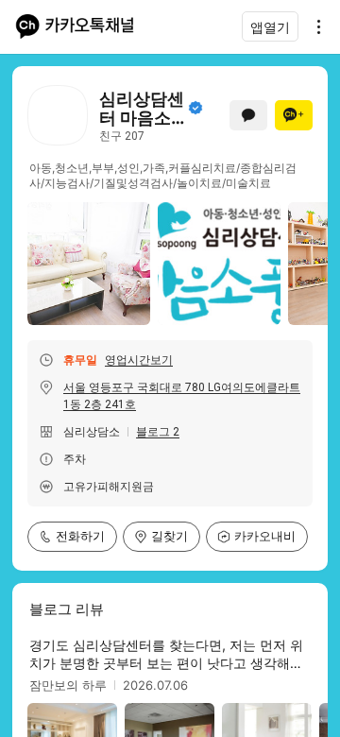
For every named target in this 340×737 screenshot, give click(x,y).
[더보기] (313, 26)
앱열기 (270, 27)
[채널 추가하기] (294, 115)
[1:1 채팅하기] (248, 115)
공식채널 (195, 107)
